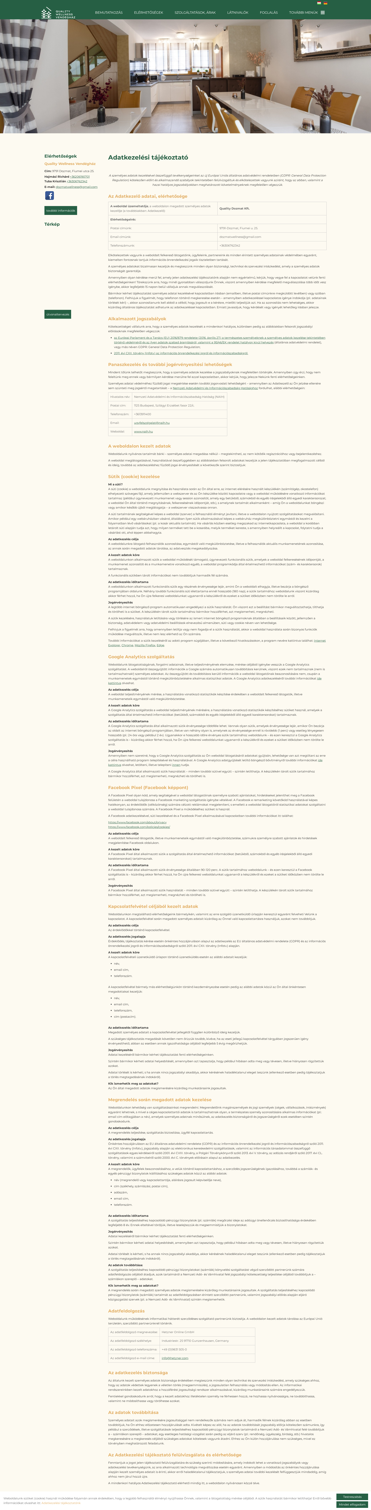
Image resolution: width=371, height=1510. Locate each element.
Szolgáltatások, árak (195, 12)
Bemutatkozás (109, 12)
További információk (60, 210)
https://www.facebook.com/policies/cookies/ (139, 827)
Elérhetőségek (148, 12)
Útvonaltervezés (57, 314)
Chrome (127, 645)
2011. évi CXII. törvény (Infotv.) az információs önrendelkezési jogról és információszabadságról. (181, 353)
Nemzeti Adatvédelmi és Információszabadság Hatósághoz (215, 388)
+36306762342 (77, 181)
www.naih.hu (143, 431)
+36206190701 (80, 176)
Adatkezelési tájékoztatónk (61, 1503)
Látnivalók (237, 12)
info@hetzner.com (175, 1358)
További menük (303, 12)
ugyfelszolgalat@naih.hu (152, 423)
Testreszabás (352, 1497)
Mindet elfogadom (352, 1504)
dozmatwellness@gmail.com (77, 187)
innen (176, 765)
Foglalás (269, 12)
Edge (160, 645)
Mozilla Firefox (145, 645)
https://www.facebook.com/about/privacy (137, 822)
